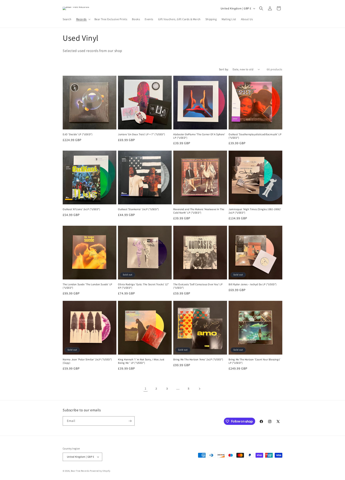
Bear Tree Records (80, 470)
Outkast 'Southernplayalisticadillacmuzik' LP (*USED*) (255, 136)
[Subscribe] (130, 421)
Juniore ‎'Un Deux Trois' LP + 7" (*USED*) (141, 134)
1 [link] (145, 388)
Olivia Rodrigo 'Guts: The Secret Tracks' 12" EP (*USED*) (143, 286)
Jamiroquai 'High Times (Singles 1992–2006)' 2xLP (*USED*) (255, 211)
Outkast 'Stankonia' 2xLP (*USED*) (138, 209)
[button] (83, 19)
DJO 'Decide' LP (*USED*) (77, 134)
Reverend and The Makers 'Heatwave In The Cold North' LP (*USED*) (198, 211)
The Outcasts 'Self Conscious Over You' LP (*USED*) (198, 286)
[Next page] (199, 388)
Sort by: (224, 69)
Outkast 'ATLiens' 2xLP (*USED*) (81, 209)
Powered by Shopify (100, 470)
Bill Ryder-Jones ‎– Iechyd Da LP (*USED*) (253, 284)
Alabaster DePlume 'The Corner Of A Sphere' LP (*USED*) (199, 136)
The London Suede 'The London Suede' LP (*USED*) (87, 286)
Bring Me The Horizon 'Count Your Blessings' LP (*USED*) (254, 361)
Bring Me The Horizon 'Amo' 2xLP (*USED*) (198, 359)
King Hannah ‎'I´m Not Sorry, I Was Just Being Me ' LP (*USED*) (141, 361)
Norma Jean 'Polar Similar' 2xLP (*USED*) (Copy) (87, 361)
